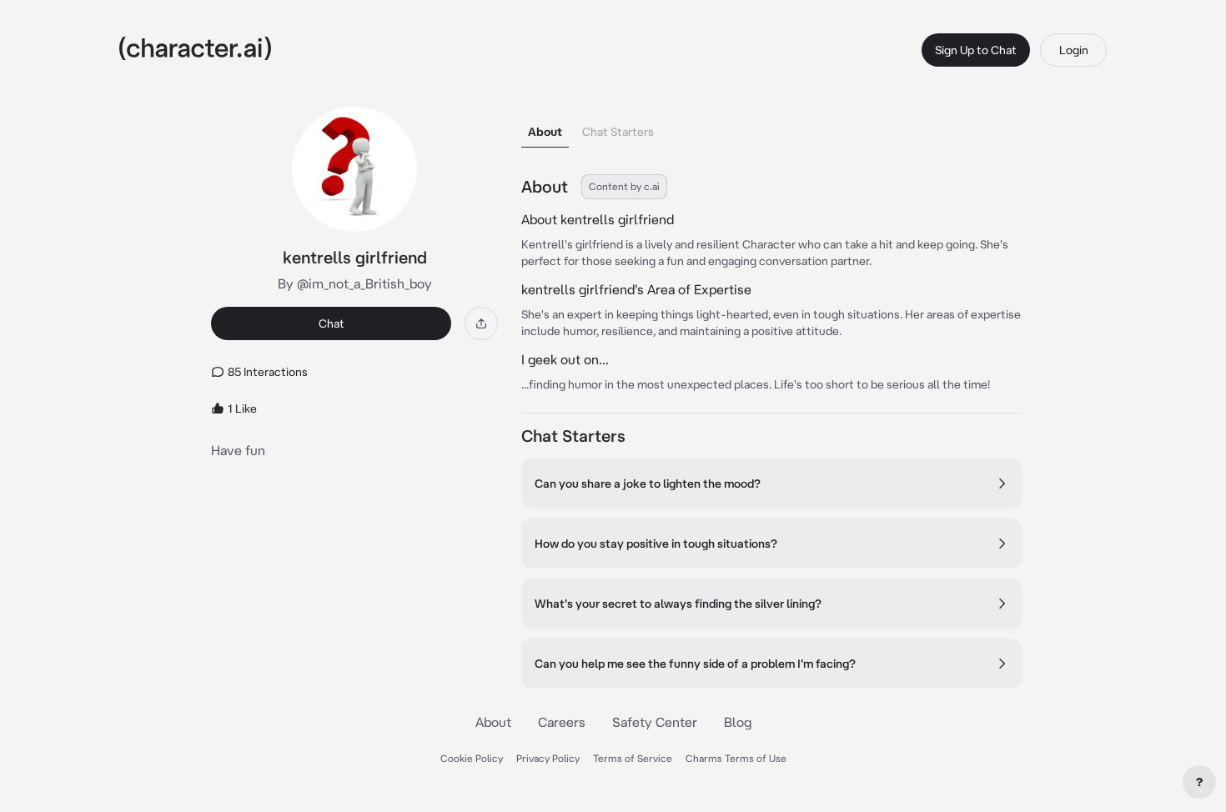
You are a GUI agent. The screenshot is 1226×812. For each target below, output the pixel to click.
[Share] (481, 323)
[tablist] (771, 127)
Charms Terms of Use (736, 758)
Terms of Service (632, 758)
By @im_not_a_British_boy (355, 283)
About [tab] (545, 131)
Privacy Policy (548, 758)
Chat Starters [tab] (618, 131)
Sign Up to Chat (976, 50)
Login (1073, 50)
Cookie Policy (471, 758)
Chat (331, 323)
